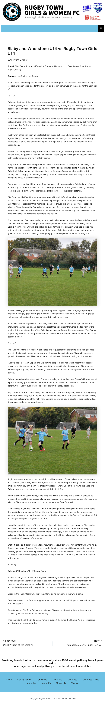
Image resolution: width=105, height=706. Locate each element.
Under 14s (61, 683)
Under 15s (31, 683)
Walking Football (24, 679)
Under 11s (42, 679)
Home (9, 679)
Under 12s (57, 679)
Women (74, 683)
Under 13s (72, 679)
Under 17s (46, 683)
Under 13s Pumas (91, 679)
